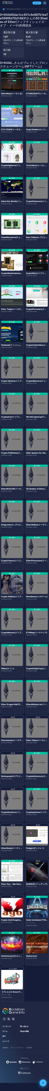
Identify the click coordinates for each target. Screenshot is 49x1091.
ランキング (6, 1026)
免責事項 (5, 1048)
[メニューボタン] (45, 3)
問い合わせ (24, 1026)
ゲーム (4, 1031)
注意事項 (29, 1048)
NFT (4, 1036)
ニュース (5, 1041)
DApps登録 (24, 1031)
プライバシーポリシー (17, 1048)
